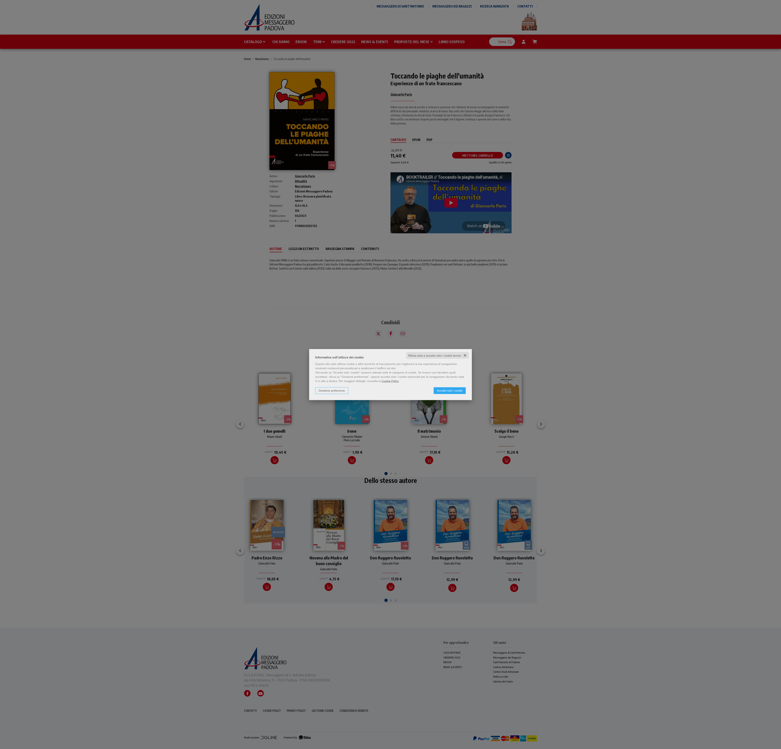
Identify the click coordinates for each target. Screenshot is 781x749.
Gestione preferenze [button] (332, 390)
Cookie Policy (390, 380)
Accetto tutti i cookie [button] (449, 390)
